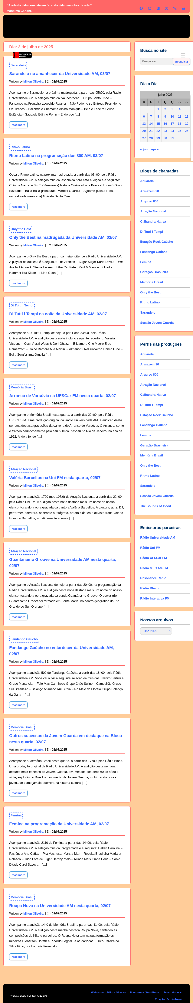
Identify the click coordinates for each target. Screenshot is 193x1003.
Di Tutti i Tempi (22, 305)
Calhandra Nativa (153, 221)
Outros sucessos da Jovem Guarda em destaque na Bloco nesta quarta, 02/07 (65, 738)
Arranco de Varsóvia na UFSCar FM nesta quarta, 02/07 (62, 395)
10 (172, 116)
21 (151, 131)
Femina (16, 815)
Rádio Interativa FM (155, 598)
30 (165, 138)
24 (172, 131)
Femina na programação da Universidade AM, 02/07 (59, 824)
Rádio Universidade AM (157, 537)
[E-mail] (183, 8)
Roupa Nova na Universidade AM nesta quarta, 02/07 (60, 905)
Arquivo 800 (149, 201)
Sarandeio (147, 312)
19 (186, 124)
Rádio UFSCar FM (153, 558)
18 (179, 124)
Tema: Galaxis (173, 992)
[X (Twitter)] (166, 8)
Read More (20, 123)
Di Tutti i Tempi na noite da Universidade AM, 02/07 (58, 314)
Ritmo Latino (20, 147)
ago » (155, 149)
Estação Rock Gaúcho (156, 241)
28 (151, 138)
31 (172, 138)
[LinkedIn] (158, 8)
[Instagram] (150, 8)
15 (158, 124)
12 (186, 116)
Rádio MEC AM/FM (154, 568)
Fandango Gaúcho (24, 639)
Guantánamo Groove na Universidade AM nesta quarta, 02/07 (62, 562)
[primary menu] (183, 55)
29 (158, 138)
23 (165, 131)
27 (144, 138)
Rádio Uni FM (150, 548)
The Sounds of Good (155, 506)
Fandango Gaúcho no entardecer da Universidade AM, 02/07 (61, 650)
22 (158, 131)
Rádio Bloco (149, 588)
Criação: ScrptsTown (168, 999)
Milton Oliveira (33, 163)
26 (186, 131)
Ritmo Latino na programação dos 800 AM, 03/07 (56, 155)
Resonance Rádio (153, 578)
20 (144, 131)
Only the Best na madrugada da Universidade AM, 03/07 (63, 237)
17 (172, 124)
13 (144, 124)
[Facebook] (141, 8)
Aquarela (147, 181)
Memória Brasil (22, 387)
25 (179, 131)
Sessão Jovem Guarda (157, 323)
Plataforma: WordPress (144, 992)
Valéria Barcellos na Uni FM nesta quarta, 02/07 (54, 477)
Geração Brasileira (154, 272)
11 (179, 116)
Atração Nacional (23, 469)
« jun (144, 149)
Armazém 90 (149, 191)
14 (151, 124)
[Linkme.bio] (175, 8)
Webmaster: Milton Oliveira (108, 992)
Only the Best (21, 229)
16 (165, 124)
